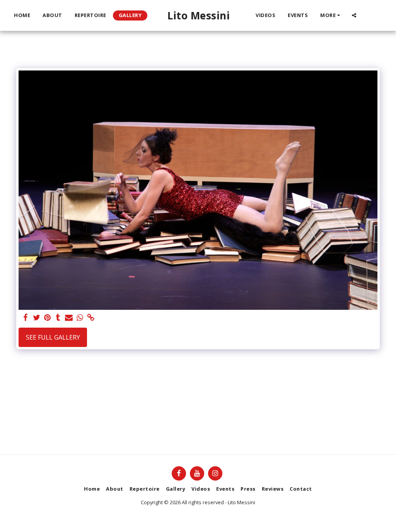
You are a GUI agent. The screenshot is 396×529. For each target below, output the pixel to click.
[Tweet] (36, 318)
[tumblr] (58, 318)
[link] (90, 318)
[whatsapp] (80, 318)
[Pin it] (47, 318)
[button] (354, 15)
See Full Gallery (53, 337)
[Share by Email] (69, 318)
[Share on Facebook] (25, 318)
